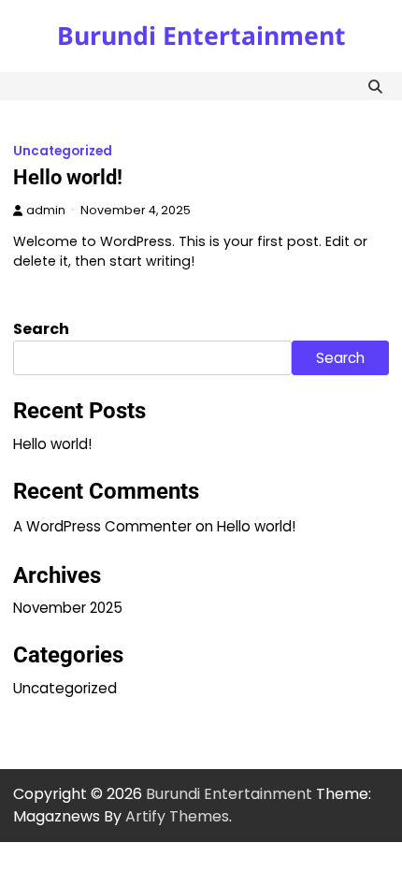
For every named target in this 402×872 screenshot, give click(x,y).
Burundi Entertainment (201, 35)
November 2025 (67, 608)
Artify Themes (177, 816)
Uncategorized (62, 151)
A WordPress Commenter (102, 526)
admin (45, 210)
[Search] (375, 86)
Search (41, 329)
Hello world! (67, 177)
